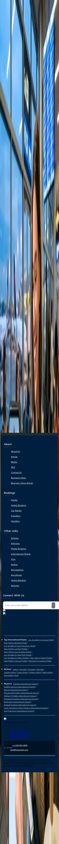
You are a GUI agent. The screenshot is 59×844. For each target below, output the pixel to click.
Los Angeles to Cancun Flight (40, 640)
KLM (16, 675)
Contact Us (16, 472)
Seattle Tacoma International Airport (19, 687)
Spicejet (40, 669)
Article (14, 457)
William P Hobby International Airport (20, 696)
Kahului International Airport (25, 684)
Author (14, 564)
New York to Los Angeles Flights (17, 652)
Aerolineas (16, 575)
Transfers (15, 516)
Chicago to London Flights (40, 661)
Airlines (15, 538)
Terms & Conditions (21, 733)
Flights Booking (18, 549)
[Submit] (53, 605)
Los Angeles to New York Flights (17, 655)
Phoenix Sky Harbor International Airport (21, 693)
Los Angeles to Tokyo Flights (16, 658)
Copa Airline (22, 672)
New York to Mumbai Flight (15, 643)
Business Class (18, 478)
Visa (13, 559)
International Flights (21, 554)
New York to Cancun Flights (15, 661)
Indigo (15, 669)
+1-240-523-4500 (19, 745)
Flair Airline (8, 675)
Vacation (15, 521)
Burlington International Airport (17, 702)
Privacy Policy (18, 730)
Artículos (15, 543)
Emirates (32, 669)
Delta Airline (47, 672)
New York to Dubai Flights (41, 658)
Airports (15, 585)
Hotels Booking (18, 505)
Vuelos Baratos (18, 580)
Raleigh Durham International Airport (20, 705)
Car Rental (16, 510)
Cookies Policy (18, 736)
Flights (14, 500)
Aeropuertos (17, 570)
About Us (15, 451)
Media (14, 462)
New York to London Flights (16, 649)
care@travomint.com (19, 750)
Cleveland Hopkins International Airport (21, 699)
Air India (23, 669)
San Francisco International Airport (19, 711)
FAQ (13, 467)
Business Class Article (22, 483)
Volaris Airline (35, 672)
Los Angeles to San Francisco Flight (19, 646)
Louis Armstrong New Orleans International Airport (26, 708)
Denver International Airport (16, 690)
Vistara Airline (10, 672)
